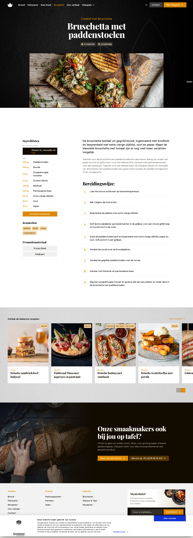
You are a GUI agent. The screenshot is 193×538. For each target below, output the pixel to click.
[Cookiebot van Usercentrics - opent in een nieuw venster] (19, 534)
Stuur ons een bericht (111, 458)
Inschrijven (171, 512)
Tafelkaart (40, 254)
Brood (11, 496)
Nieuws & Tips (90, 500)
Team (48, 504)
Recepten (13, 504)
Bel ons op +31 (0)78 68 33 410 (147, 458)
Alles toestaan (170, 518)
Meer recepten (176, 318)
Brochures (88, 496)
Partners (49, 500)
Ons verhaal (13, 509)
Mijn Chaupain (173, 4)
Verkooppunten (53, 496)
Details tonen (119, 532)
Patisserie (13, 500)
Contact (156, 4)
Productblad (40, 248)
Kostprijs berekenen (40, 214)
